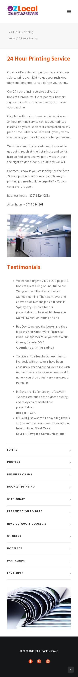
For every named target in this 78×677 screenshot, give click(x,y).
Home (12, 38)
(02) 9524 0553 (40, 195)
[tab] (39, 450)
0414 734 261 (34, 204)
